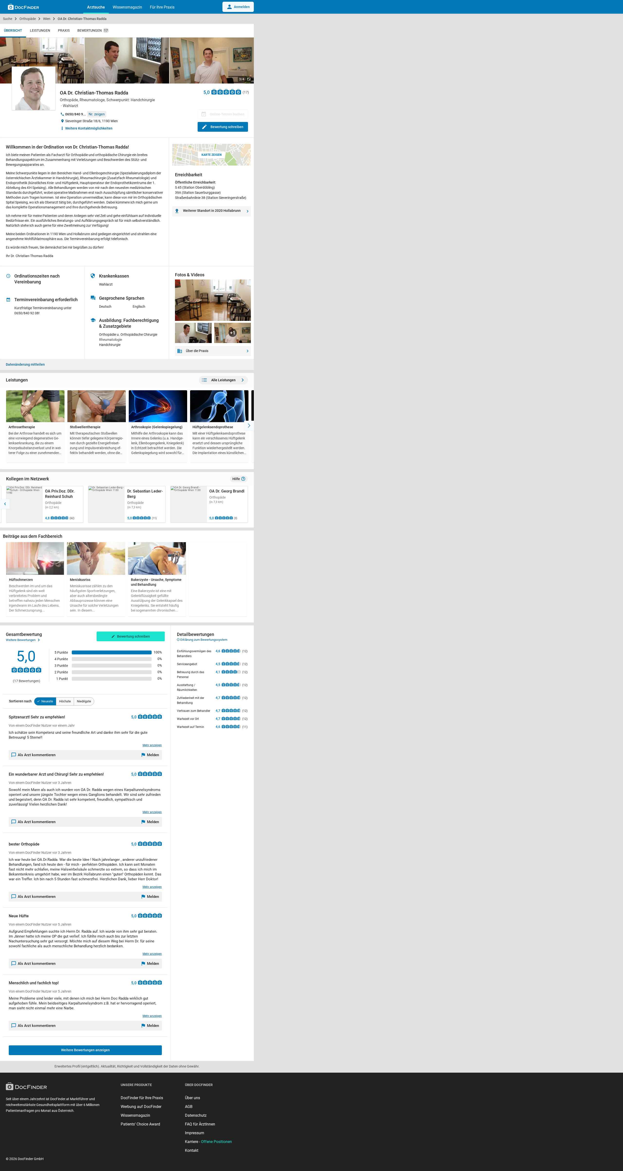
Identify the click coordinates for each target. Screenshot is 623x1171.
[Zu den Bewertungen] (226, 91)
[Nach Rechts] (249, 425)
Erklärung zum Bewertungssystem (203, 639)
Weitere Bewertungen (21, 640)
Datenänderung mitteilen (25, 364)
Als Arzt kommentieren (36, 755)
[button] (5, 504)
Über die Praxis (197, 351)
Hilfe (236, 479)
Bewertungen (92, 30)
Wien (46, 19)
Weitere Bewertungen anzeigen (85, 1050)
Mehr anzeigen (152, 745)
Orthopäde (27, 19)
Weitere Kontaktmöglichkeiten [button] (88, 128)
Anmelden (242, 7)
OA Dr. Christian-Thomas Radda (82, 19)
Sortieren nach (20, 701)
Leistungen (40, 30)
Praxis (64, 30)
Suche (7, 19)
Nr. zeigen (97, 114)
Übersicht (13, 30)
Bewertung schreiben (227, 127)
